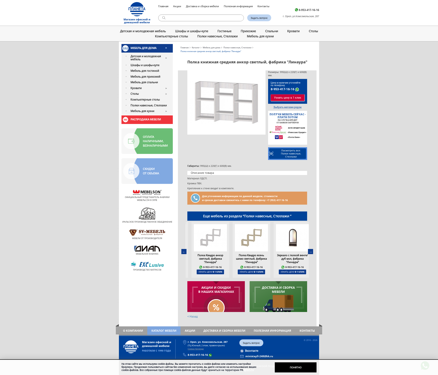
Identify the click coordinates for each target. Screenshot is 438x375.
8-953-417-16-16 (309, 10)
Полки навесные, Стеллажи (217, 36)
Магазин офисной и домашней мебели (137, 21)
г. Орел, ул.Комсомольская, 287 (301, 16)
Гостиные (224, 31)
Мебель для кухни (260, 36)
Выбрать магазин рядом (287, 107)
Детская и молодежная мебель (143, 31)
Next (310, 251)
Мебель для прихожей (145, 76)
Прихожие (248, 31)
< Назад (192, 316)
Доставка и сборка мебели (202, 6)
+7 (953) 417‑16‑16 (277, 200)
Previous (183, 251)
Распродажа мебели (146, 119)
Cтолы (313, 31)
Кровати (293, 31)
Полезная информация (238, 6)
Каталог (196, 47)
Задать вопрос (259, 18)
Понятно (296, 367)
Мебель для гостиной (145, 71)
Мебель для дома (144, 48)
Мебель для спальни (144, 82)
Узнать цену (206, 271)
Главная (163, 6)
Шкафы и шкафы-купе (191, 31)
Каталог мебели (163, 331)
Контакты (263, 6)
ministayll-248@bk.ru (259, 356)
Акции (177, 6)
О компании (133, 331)
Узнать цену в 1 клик (287, 97)
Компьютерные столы (171, 36)
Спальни (271, 31)
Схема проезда (196, 348)
